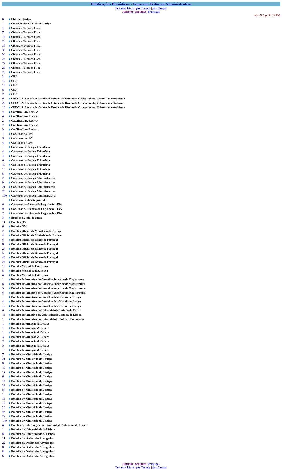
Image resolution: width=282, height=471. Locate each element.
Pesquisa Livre (124, 8)
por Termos (143, 8)
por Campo (159, 8)
